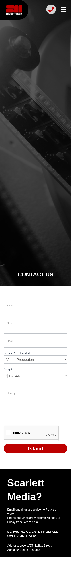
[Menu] (63, 9)
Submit (35, 448)
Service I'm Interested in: (18, 353)
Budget (8, 369)
